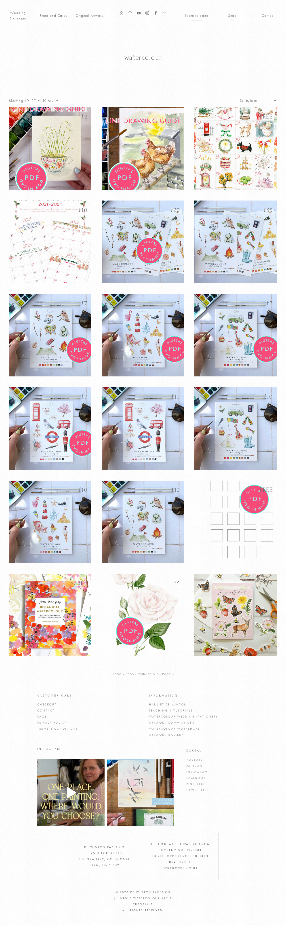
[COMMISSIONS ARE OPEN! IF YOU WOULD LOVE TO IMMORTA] (71, 792)
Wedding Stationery (17, 15)
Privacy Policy (52, 722)
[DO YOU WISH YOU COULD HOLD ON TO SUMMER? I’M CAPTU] (140, 792)
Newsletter (197, 790)
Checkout (47, 704)
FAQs (42, 716)
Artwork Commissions (172, 722)
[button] (130, 13)
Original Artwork (89, 15)
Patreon (194, 766)
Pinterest (195, 784)
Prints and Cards (53, 15)
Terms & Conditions (57, 729)
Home (116, 673)
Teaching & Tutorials (171, 710)
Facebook (196, 778)
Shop (232, 15)
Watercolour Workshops (174, 729)
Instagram (197, 772)
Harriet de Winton (168, 704)
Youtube (194, 760)
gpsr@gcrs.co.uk (180, 868)
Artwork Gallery (166, 735)
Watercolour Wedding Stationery (183, 716)
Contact (268, 15)
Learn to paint (196, 15)
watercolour (148, 673)
